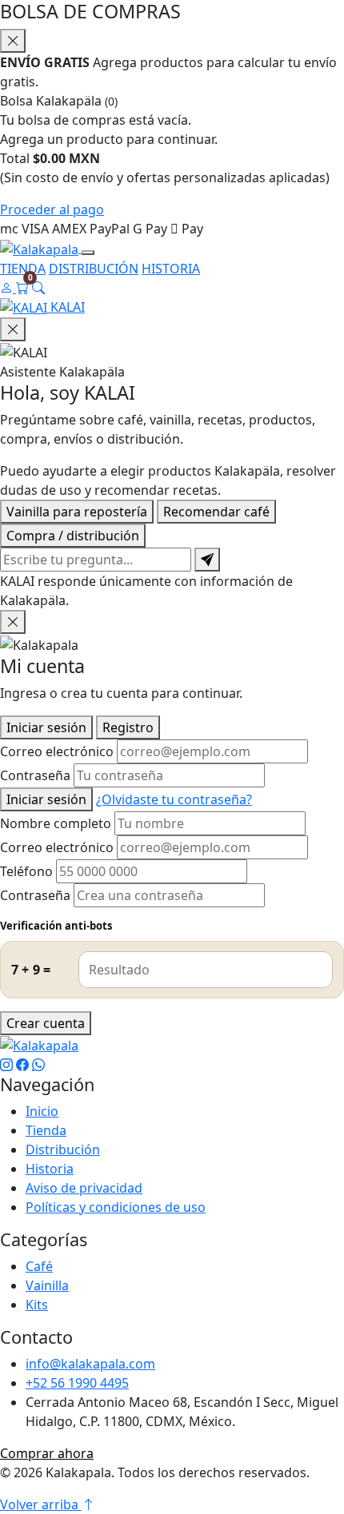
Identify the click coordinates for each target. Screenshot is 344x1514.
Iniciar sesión (46, 727)
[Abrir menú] (88, 252)
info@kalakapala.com (90, 1364)
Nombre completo (55, 823)
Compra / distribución (72, 535)
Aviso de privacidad (84, 1188)
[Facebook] (22, 1065)
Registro (128, 727)
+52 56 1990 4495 (77, 1383)
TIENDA (23, 268)
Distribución (63, 1149)
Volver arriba (41, 1504)
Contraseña (35, 775)
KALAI (66, 307)
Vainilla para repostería (76, 511)
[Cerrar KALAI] (13, 329)
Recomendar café (216, 511)
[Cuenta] (8, 288)
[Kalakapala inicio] (41, 248)
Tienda (46, 1130)
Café (39, 1266)
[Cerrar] (13, 622)
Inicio (42, 1111)
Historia (50, 1168)
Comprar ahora (47, 1453)
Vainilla (47, 1285)
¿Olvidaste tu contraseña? (174, 799)
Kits (37, 1304)
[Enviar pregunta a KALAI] (207, 560)
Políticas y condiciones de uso (116, 1207)
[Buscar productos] (38, 288)
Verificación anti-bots (56, 925)
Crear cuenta (45, 1023)
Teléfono (26, 871)
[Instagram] (6, 1065)
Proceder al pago (52, 209)
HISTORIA (171, 268)
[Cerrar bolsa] (13, 41)
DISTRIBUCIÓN (93, 268)
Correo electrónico (57, 751)
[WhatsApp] (38, 1065)
